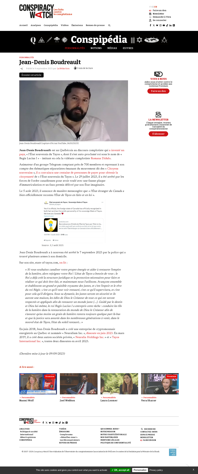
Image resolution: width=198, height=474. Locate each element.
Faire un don (149, 440)
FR (150, 7)
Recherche (150, 429)
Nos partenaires (109, 437)
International (26, 435)
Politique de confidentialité (115, 443)
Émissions (77, 25)
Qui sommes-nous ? (109, 429)
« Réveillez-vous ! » (68, 437)
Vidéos (65, 25)
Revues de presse (95, 25)
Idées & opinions (28, 437)
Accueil (23, 25)
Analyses (36, 25)
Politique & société (29, 432)
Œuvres (128, 48)
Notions (96, 48)
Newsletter (146, 437)
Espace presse (147, 435)
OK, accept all (121, 470)
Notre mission (107, 432)
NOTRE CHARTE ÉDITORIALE (113, 435)
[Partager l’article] (21, 68)
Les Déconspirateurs (70, 440)
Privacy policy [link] (156, 470)
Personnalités (75, 48)
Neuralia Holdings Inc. (89, 337)
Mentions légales (109, 440)
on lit (62, 262)
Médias (112, 48)
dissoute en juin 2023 (99, 333)
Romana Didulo (101, 158)
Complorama (66, 435)
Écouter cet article (31, 75)
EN (155, 7)
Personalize (140, 470)
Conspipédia (51, 25)
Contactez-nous (148, 432)
